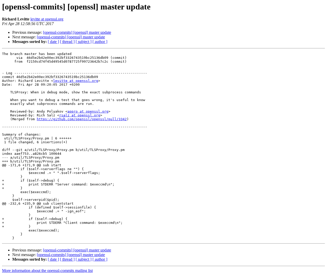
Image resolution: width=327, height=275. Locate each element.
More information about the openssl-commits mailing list (47, 270)
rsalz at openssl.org (79, 115)
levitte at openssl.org (46, 19)
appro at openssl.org (87, 111)
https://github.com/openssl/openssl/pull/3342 (82, 119)
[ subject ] (83, 41)
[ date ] (53, 41)
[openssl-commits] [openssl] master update (77, 32)
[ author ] (99, 41)
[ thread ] (67, 41)
